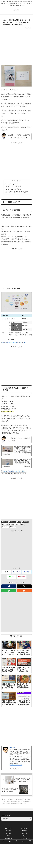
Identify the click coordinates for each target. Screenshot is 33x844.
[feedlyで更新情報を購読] (8, 590)
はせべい (12, 747)
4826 (18, 524)
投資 (20, 521)
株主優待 (26, 521)
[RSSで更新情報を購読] (24, 590)
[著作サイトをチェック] (8, 586)
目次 (14, 180)
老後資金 (24, 833)
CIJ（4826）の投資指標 (14, 186)
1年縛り (12, 524)
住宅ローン (24, 828)
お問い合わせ (8, 838)
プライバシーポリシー (24, 838)
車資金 (8, 835)
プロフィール (8, 828)
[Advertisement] (16, 46)
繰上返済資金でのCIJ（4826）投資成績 (17, 192)
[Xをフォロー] (24, 586)
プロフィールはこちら (16, 765)
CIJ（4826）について (12, 184)
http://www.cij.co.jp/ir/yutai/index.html (12, 342)
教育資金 (8, 833)
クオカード (13, 521)
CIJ (23, 524)
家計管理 (24, 830)
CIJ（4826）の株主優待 (14, 189)
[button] (29, 459)
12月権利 (5, 521)
